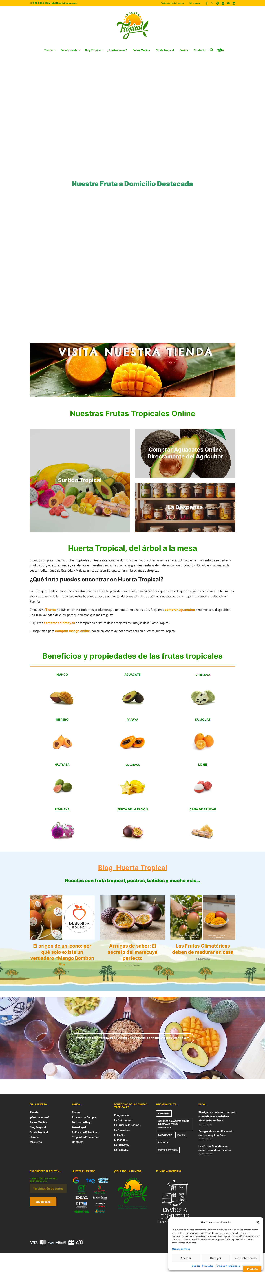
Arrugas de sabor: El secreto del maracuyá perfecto (132, 952)
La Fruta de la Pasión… (127, 1124)
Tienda (48, 50)
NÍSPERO (62, 719)
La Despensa (165, 1135)
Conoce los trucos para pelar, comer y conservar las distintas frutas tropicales (132, 1038)
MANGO (62, 674)
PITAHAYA (62, 809)
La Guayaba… (122, 1130)
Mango (181, 1135)
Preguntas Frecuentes (85, 1137)
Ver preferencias (246, 1258)
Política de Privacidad (85, 1132)
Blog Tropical (93, 50)
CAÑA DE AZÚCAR (202, 809)
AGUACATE (132, 674)
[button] (258, 1222)
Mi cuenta (194, 3)
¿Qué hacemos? (117, 50)
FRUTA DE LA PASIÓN (132, 809)
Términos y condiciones (227, 1265)
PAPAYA (132, 719)
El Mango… (121, 1139)
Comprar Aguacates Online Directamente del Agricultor (173, 1124)
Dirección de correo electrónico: (43, 1180)
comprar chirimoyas (59, 623)
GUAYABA (62, 764)
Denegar (215, 1258)
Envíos (184, 50)
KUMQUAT (203, 719)
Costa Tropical (165, 50)
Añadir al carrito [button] (42, 256)
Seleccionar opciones (97, 256)
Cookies (196, 1265)
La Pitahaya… (122, 1144)
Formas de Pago (82, 1122)
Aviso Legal (79, 1127)
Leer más (141, 332)
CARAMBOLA (132, 764)
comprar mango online (72, 631)
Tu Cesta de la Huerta (172, 3)
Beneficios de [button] (69, 50)
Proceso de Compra (84, 1117)
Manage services (181, 1248)
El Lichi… (119, 1134)
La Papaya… (121, 1149)
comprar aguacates (180, 610)
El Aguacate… (122, 1115)
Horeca (34, 1137)
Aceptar (186, 1258)
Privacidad (207, 1265)
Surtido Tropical (168, 1150)
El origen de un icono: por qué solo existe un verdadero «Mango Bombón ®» (216, 1116)
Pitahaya (163, 1142)
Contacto (199, 50)
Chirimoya (164, 1113)
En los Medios (141, 50)
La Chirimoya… (123, 1120)
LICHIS (202, 764)
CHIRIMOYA (203, 674)
